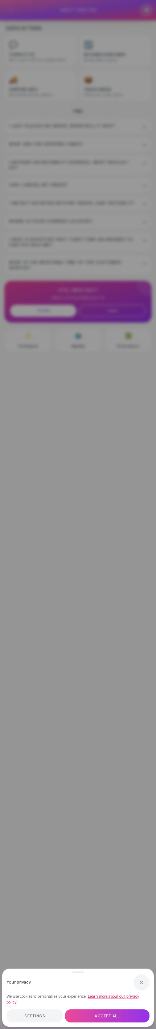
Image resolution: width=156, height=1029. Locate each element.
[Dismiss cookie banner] (141, 982)
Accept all (107, 1016)
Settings (34, 1016)
